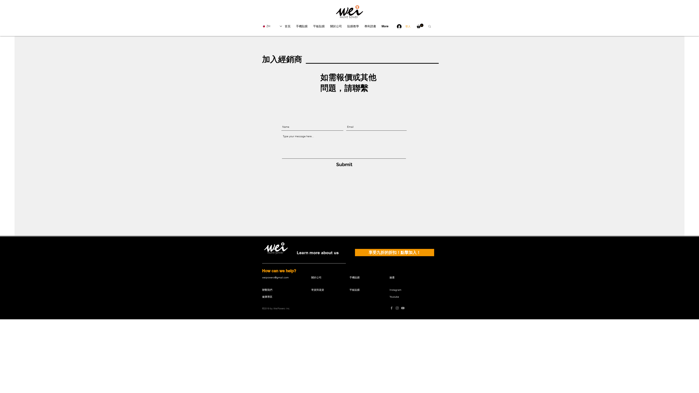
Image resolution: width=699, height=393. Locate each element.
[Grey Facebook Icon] (392, 308)
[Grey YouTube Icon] (403, 308)
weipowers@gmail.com (275, 277)
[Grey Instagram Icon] (397, 308)
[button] (301, 26)
